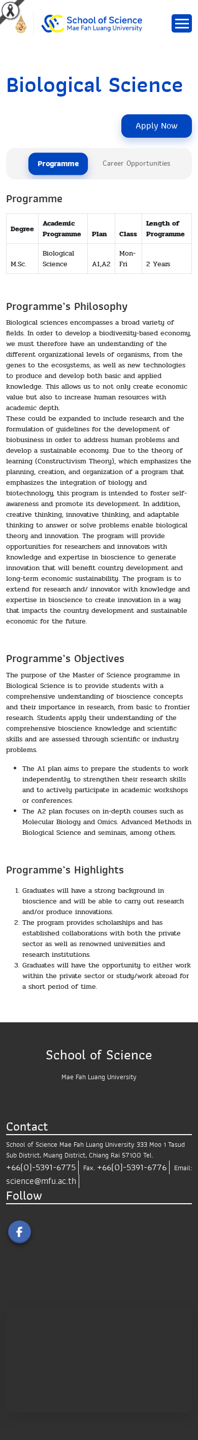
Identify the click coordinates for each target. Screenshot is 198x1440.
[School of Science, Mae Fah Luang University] (83, 23)
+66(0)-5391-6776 (132, 1167)
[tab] (58, 164)
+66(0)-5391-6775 (41, 1167)
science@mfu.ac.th (41, 1181)
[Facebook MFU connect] (19, 1231)
